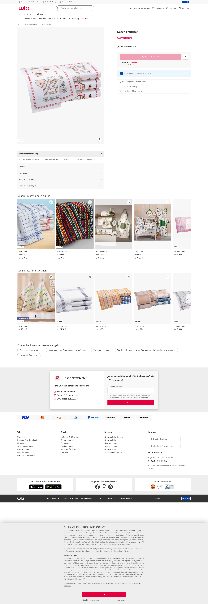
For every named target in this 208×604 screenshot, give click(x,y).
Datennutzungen (134, 531)
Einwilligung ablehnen (90, 600)
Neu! (20, 18)
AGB (65, 498)
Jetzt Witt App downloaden (28, 440)
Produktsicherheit (26, 179)
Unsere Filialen (23, 449)
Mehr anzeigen (143, 397)
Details (22, 166)
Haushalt (42, 18)
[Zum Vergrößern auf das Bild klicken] (99, 139)
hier (139, 542)
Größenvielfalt (110, 449)
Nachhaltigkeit (23, 452)
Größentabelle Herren (113, 440)
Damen (22, 14)
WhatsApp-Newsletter (26, 446)
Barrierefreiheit (87, 498)
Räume (63, 18)
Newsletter (21, 443)
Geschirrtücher (45, 24)
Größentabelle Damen (113, 437)
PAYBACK (64, 452)
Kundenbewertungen (27, 186)
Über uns (21, 437)
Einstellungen (121, 600)
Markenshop (74, 18)
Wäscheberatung (111, 446)
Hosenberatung (110, 443)
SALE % (85, 18)
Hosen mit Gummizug (29, 355)
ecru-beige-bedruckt (128, 46)
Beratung (109, 432)
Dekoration (53, 18)
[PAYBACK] (185, 2)
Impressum (99, 498)
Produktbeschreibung (28, 153)
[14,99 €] (113, 224)
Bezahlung (65, 443)
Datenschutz (74, 498)
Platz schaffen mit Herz (26, 455)
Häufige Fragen (67, 446)
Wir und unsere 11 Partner (74, 531)
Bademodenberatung (113, 452)
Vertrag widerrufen (53, 498)
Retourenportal (67, 440)
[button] (18, 24)
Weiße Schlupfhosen (101, 350)
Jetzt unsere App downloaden (45, 481)
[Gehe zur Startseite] (24, 8)
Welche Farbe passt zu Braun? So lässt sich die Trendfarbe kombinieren (146, 350)
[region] (104, 563)
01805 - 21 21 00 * (158, 461)
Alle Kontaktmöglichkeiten (164, 446)
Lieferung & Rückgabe (70, 437)
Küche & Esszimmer (31, 24)
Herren (30, 14)
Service (64, 432)
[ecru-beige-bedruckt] (118, 46)
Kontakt (152, 432)
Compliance (110, 498)
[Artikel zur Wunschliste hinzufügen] (185, 57)
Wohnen (39, 14)
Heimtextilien (30, 18)
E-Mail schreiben (159, 439)
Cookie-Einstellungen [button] (124, 498)
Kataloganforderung (69, 449)
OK (104, 594)
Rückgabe (23, 173)
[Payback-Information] (186, 498)
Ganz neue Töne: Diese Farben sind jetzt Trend (67, 350)
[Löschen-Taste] (92, 8)
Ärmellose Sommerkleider (30, 350)
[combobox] (80, 8)
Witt (19, 432)
